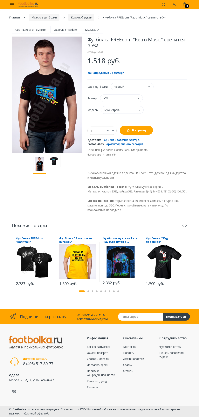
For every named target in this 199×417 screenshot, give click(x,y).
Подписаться (176, 316)
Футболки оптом (170, 347)
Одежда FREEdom (65, 29)
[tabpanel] (34, 261)
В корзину (139, 130)
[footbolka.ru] (28, 4)
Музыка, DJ (92, 29)
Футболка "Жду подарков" (157, 240)
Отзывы (128, 371)
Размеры (92, 387)
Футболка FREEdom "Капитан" (29, 240)
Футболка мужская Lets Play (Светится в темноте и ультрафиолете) (120, 240)
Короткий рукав (81, 17)
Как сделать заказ (99, 347)
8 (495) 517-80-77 (38, 363)
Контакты (129, 347)
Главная (14, 17)
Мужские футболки (44, 17)
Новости (128, 353)
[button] (163, 4)
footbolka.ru (21, 409)
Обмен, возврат (97, 353)
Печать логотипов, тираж (171, 355)
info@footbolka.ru (36, 358)
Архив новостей (133, 359)
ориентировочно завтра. (122, 140)
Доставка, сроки (97, 365)
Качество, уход (97, 381)
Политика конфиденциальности (101, 373)
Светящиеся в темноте (30, 29)
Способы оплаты (98, 359)
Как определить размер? (105, 73)
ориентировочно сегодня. (125, 144)
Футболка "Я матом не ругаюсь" (75, 240)
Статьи (128, 365)
